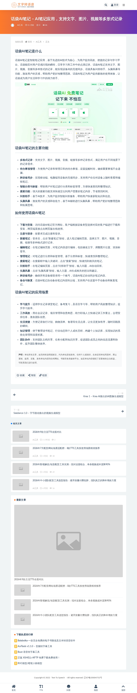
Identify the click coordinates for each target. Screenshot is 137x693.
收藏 (22, 375)
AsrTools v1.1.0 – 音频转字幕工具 (35, 646)
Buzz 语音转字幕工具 (29, 652)
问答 (68, 690)
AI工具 (20, 25)
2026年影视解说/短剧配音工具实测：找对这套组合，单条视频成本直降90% (71, 464)
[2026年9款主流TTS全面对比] (21, 436)
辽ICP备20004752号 (93, 678)
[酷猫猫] (13, 25)
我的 (96, 690)
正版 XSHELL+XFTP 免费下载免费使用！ (39, 658)
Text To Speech (58, 678)
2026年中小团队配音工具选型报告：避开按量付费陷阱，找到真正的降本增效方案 (74, 480)
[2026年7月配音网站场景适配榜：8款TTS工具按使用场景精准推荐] (21, 452)
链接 (44, 375)
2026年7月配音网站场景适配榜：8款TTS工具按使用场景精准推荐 (66, 448)
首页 (30, 42)
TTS (41, 690)
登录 (116, 5)
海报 (33, 375)
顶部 (123, 690)
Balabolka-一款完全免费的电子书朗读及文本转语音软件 (46, 641)
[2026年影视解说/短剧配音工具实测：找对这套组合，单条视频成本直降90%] (21, 468)
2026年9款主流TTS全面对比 (47, 432)
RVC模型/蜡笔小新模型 (30, 663)
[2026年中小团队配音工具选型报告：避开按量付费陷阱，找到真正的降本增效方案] (21, 484)
